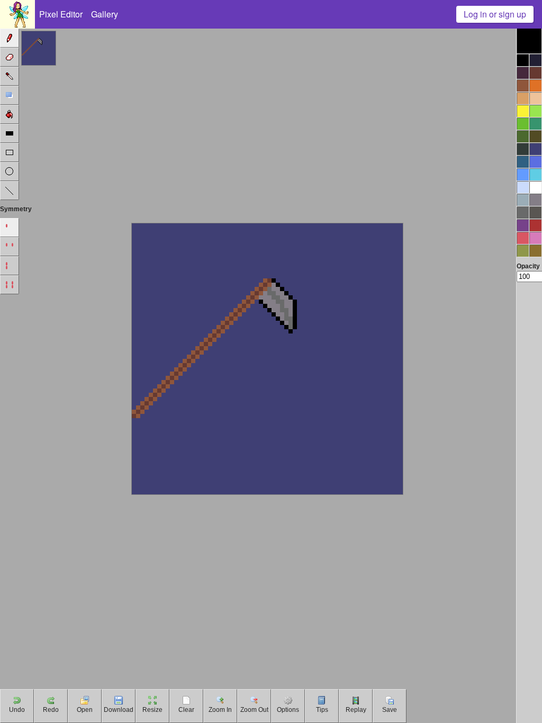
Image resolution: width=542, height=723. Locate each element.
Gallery (104, 14)
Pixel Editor (61, 14)
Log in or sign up (495, 14)
